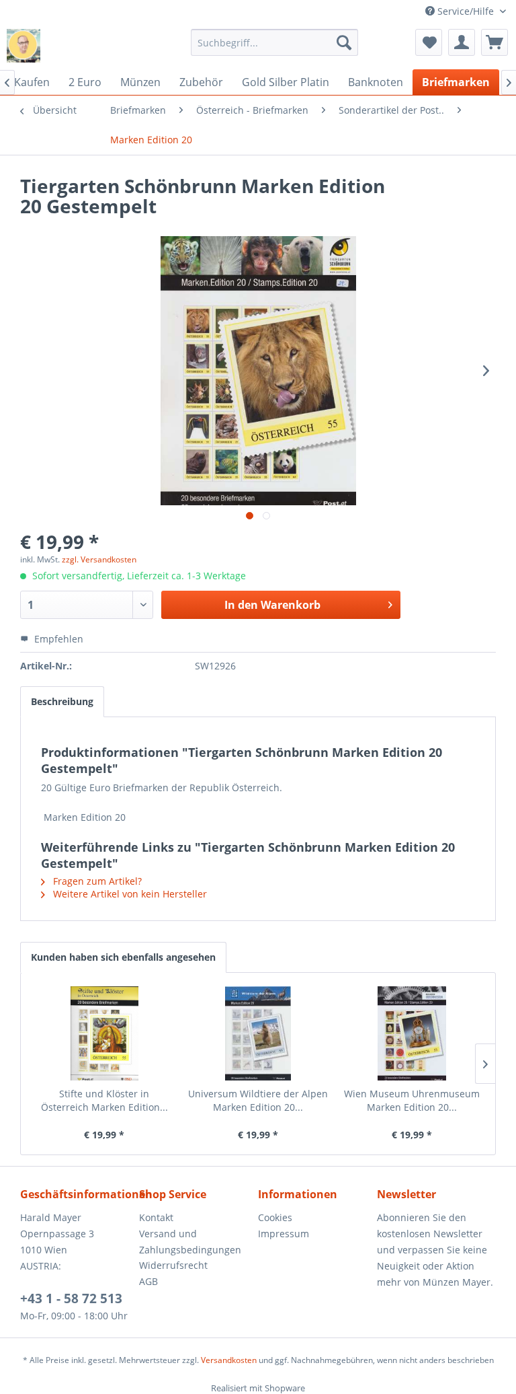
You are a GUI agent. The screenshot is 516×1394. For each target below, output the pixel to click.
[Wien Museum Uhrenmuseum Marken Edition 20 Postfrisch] (411, 1033)
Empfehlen (57, 638)
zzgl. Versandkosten (99, 559)
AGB (148, 1281)
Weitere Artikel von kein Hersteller (128, 893)
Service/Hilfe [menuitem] (466, 11)
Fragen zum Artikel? (96, 881)
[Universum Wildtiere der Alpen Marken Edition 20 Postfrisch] (258, 1033)
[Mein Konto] (461, 42)
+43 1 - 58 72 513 (71, 1298)
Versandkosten (229, 1360)
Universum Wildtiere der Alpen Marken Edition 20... (258, 1100)
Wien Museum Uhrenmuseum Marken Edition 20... (412, 1100)
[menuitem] (275, 42)
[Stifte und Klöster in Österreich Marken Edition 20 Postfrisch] (104, 1033)
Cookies (275, 1217)
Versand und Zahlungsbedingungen (190, 1241)
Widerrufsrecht (173, 1265)
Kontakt (156, 1217)
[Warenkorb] (494, 42)
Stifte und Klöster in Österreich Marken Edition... (104, 1100)
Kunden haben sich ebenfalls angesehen (123, 957)
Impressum (283, 1233)
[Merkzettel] (428, 42)
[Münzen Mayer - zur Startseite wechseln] (23, 46)
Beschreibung (62, 701)
